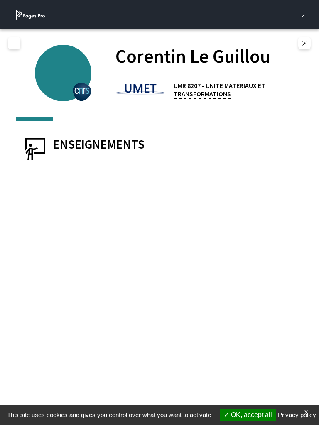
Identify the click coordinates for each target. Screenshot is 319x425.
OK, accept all (250, 414)
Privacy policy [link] (297, 414)
